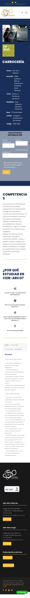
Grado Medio (8, 558)
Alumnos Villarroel (20, 4)
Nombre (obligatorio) (6, 141)
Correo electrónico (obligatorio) (15, 151)
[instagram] (11, 590)
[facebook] (3, 590)
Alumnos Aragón (9, 4)
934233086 (8, 513)
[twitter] (6, 590)
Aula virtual (7, 519)
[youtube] (9, 590)
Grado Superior (8, 565)
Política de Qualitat (13, 584)
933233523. (8, 538)
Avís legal (5, 584)
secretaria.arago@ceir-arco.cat (13, 540)
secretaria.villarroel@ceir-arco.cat (14, 515)
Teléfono (18, 140)
